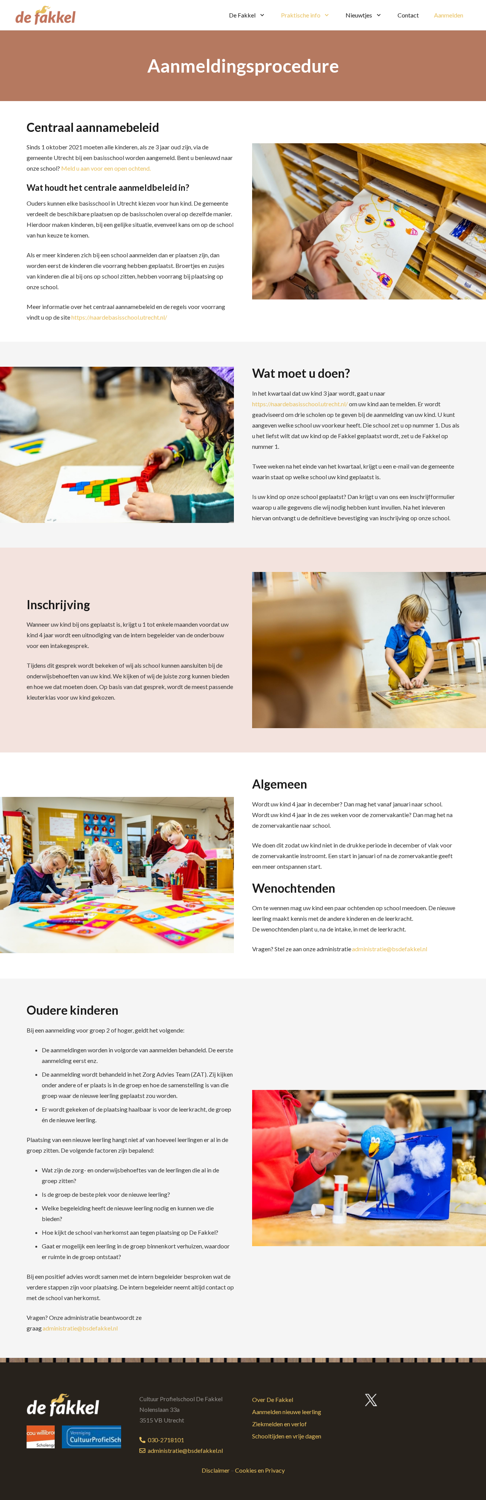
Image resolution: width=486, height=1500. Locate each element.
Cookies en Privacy (260, 1470)
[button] (261, 15)
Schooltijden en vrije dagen (286, 1436)
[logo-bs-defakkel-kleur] (45, 15)
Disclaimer (216, 1470)
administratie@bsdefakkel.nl (389, 948)
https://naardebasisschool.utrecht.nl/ (119, 317)
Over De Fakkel (272, 1399)
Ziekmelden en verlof (279, 1423)
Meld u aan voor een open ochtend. (106, 168)
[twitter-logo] (371, 1400)
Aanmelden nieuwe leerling (286, 1411)
